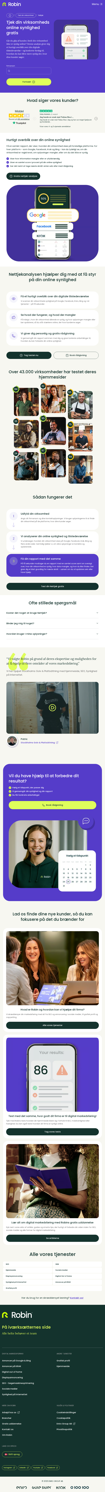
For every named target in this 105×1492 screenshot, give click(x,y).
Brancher (6, 1418)
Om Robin (7, 1435)
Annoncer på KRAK (11, 1366)
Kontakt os (7, 1429)
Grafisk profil (63, 1360)
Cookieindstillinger (66, 1412)
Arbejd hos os (9, 1412)
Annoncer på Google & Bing (16, 1360)
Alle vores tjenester (52, 1025)
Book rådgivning (78, 355)
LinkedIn (22, 1468)
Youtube (36, 1468)
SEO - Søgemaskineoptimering (18, 1383)
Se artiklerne (52, 1238)
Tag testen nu (31, 355)
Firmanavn (10, 66)
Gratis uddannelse (11, 1423)
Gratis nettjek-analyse (25, 176)
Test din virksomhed (26, 15)
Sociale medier (10, 1388)
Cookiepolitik (63, 1418)
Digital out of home (12, 1371)
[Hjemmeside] (9, 15)
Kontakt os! (76, 1297)
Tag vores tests (52, 1131)
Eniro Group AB (64, 1423)
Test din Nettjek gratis (52, 586)
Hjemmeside (63, 1366)
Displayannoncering (12, 1377)
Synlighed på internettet (14, 1394)
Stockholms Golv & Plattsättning (38, 742)
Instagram (8, 1468)
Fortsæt (27, 81)
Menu (95, 4)
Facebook (51, 1468)
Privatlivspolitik (64, 1429)
